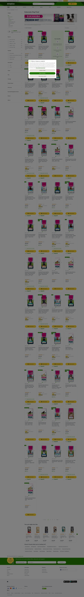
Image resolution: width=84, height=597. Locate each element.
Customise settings (42, 70)
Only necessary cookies (42, 76)
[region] (42, 69)
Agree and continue (42, 73)
